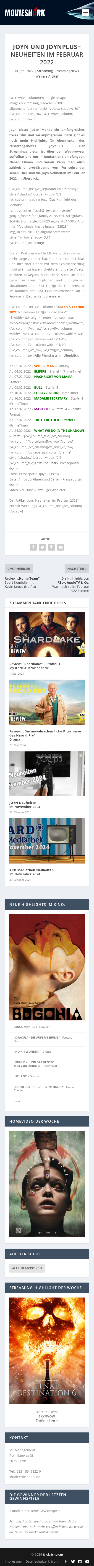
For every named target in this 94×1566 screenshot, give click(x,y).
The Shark (50, 463)
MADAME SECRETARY (51, 398)
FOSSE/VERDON (46, 393)
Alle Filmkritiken (27, 1268)
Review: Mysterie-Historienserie (34, 666)
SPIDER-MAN (44, 366)
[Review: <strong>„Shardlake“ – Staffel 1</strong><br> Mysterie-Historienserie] (47, 634)
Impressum (13, 1561)
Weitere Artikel (47, 76)
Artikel (21, 500)
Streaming (45, 71)
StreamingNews (67, 71)
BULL (38, 387)
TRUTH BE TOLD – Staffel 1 (55, 420)
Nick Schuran (53, 1554)
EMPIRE (40, 371)
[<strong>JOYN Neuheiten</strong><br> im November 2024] (47, 773)
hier (52, 1420)
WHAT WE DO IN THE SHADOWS (59, 430)
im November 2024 (24, 804)
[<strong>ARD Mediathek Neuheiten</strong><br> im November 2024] (47, 840)
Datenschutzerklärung (43, 1561)
